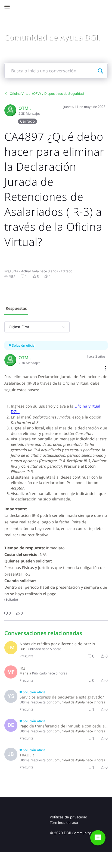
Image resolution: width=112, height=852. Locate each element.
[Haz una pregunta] (97, 837)
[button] (9, 276)
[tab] (16, 309)
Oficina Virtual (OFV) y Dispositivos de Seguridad (47, 94)
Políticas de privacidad (68, 817)
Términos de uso (64, 822)
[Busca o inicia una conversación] (100, 71)
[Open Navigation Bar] (8, 6)
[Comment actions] (105, 368)
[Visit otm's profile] (10, 110)
